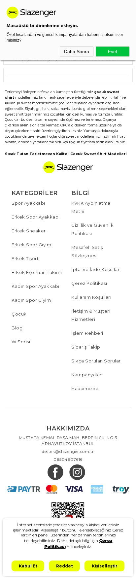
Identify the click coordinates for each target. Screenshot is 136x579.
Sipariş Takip (85, 347)
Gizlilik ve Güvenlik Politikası (92, 229)
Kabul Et (28, 565)
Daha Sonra (76, 51)
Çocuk (19, 314)
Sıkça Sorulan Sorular (96, 360)
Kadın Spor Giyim (31, 300)
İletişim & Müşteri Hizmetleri (90, 315)
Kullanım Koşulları (91, 297)
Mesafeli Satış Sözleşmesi (87, 251)
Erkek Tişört (25, 258)
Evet (112, 51)
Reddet (64, 565)
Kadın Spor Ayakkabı (35, 286)
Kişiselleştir (105, 565)
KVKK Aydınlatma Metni (91, 207)
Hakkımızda (84, 388)
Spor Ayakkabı (28, 203)
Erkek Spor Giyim (31, 244)
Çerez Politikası (89, 283)
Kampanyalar (86, 374)
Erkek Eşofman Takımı (37, 272)
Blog (17, 327)
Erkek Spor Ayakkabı (36, 217)
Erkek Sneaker (29, 230)
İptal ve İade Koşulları (96, 269)
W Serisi (21, 341)
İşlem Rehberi (87, 333)
